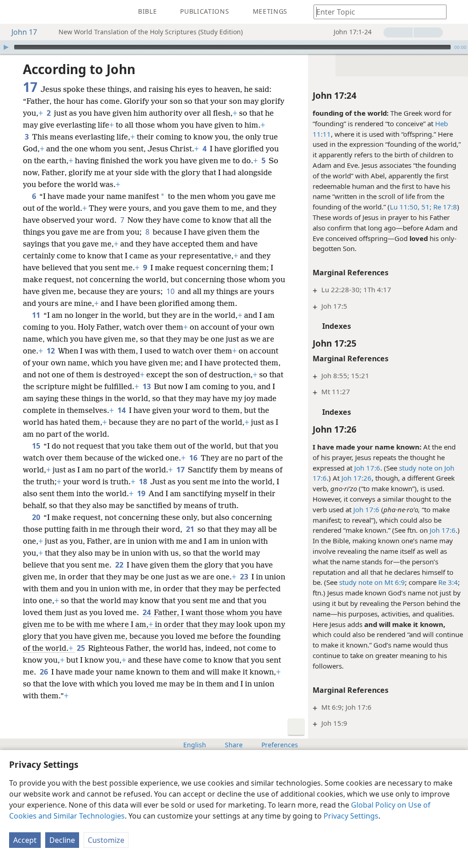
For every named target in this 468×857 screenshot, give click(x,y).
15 (37, 446)
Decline (62, 840)
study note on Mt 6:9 (372, 582)
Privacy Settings (351, 816)
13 (147, 386)
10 (171, 291)
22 (120, 565)
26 (44, 672)
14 (122, 410)
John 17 (24, 32)
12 (51, 351)
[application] (234, 47)
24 (147, 612)
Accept (25, 840)
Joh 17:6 (367, 467)
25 (81, 648)
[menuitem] (14, 12)
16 (194, 458)
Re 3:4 (448, 582)
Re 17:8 (444, 206)
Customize (106, 840)
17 (181, 470)
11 (37, 315)
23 (245, 577)
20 (37, 517)
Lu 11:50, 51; (410, 206)
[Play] (6, 47)
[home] (14, 12)
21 (191, 529)
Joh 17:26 (356, 477)
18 (144, 482)
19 (142, 493)
